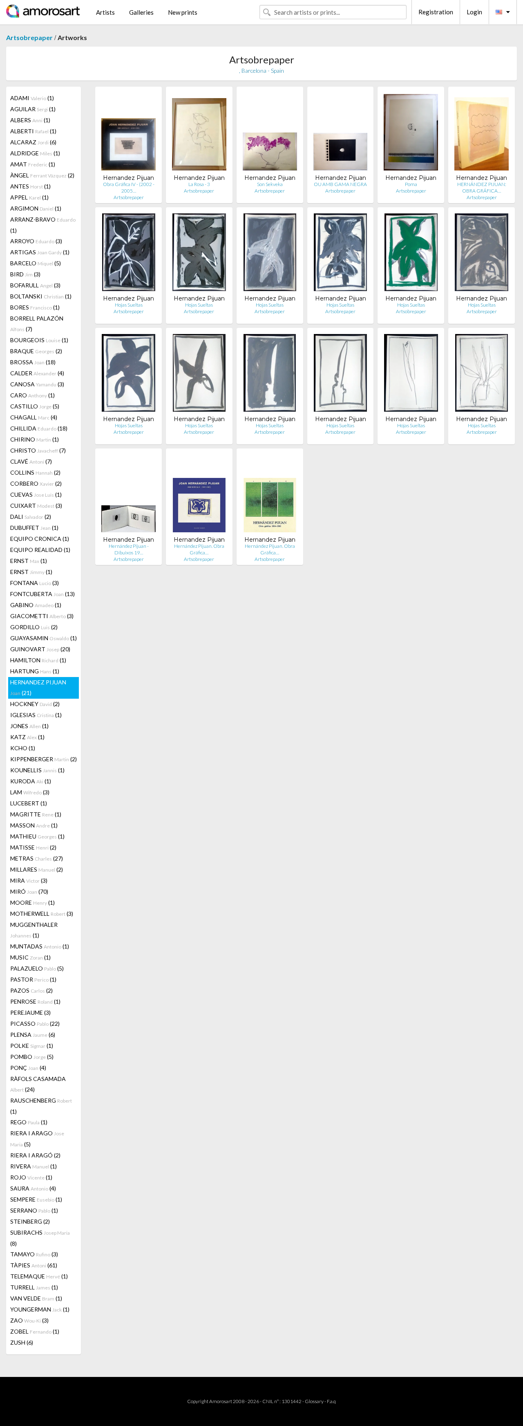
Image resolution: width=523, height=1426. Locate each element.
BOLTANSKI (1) (41, 296)
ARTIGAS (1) (39, 252)
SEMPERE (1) (36, 1199)
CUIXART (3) (36, 505)
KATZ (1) (27, 736)
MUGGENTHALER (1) (34, 930)
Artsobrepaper (29, 37)
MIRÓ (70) (29, 891)
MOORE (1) (32, 902)
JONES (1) (29, 725)
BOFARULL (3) (35, 285)
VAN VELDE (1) (36, 1298)
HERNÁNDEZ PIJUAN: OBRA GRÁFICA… (481, 187)
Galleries (141, 12)
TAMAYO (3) (34, 1254)
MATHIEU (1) (37, 836)
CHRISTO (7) (38, 450)
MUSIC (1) (30, 957)
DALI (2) (30, 516)
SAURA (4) (33, 1188)
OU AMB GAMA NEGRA (340, 184)
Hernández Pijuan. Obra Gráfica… (199, 549)
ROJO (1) (31, 1177)
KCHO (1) (22, 747)
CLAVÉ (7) (31, 461)
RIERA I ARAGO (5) (37, 1139)
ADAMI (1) (32, 97)
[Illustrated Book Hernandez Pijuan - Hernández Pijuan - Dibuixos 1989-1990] (128, 495)
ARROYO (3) (36, 241)
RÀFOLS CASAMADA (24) (38, 1084)
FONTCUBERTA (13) (42, 593)
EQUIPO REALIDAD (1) (40, 549)
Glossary (314, 1401)
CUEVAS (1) (36, 494)
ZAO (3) (29, 1320)
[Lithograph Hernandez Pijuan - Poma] (411, 133)
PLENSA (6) (32, 1034)
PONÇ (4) (28, 1067)
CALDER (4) (37, 373)
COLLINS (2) (35, 472)
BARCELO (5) (35, 263)
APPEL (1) (29, 197)
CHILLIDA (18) (38, 428)
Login (474, 12)
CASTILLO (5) (34, 406)
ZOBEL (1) (34, 1331)
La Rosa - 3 (199, 184)
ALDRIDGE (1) (35, 153)
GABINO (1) (35, 604)
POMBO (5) (32, 1056)
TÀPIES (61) (33, 1265)
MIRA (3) (28, 880)
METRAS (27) (36, 858)
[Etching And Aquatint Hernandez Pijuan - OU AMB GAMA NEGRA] (340, 133)
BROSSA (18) (33, 362)
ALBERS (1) (30, 120)
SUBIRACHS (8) (40, 1238)
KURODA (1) (30, 781)
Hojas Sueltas (129, 305)
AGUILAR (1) (33, 108)
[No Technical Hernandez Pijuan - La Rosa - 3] (199, 133)
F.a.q (331, 1401)
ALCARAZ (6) (33, 142)
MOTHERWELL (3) (41, 913)
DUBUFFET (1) (34, 527)
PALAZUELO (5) (37, 968)
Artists (105, 12)
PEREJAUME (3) (30, 1012)
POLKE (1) (31, 1045)
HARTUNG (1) (34, 671)
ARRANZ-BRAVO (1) (43, 225)
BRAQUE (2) (36, 351)
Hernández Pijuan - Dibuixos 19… (129, 549)
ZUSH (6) (21, 1342)
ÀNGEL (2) (42, 175)
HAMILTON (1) (38, 660)
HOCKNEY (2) (35, 703)
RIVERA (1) (33, 1166)
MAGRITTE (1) (35, 814)
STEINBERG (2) (30, 1221)
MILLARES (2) (36, 869)
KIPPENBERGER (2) (43, 759)
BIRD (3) (25, 274)
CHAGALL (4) (33, 417)
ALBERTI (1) (33, 131)
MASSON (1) (34, 825)
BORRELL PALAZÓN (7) (36, 323)
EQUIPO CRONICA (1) (39, 538)
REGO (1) (28, 1122)
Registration (435, 12)
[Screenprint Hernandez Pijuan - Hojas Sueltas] (128, 254)
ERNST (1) (28, 560)
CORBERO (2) (36, 483)
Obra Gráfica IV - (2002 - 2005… (128, 187)
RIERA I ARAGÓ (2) (35, 1155)
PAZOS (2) (31, 990)
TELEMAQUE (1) (39, 1276)
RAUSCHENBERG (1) (41, 1106)
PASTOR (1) (33, 979)
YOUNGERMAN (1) (39, 1309)
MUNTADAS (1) (39, 946)
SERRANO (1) (34, 1210)
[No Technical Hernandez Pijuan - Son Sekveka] (270, 133)
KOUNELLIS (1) (37, 770)
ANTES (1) (30, 186)
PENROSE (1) (35, 1001)
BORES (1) (35, 307)
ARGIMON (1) (35, 208)
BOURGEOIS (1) (39, 339)
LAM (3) (29, 792)
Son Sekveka (270, 184)
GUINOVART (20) (40, 649)
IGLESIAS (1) (36, 714)
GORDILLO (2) (34, 626)
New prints (182, 12)
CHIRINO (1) (34, 439)
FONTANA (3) (34, 582)
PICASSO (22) (35, 1023)
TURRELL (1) (34, 1287)
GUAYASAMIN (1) (43, 638)
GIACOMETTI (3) (42, 615)
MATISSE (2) (33, 847)
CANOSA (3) (37, 384)
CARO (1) (32, 395)
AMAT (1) (32, 164)
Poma (411, 184)
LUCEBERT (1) (28, 803)
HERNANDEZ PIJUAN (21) (38, 687)
